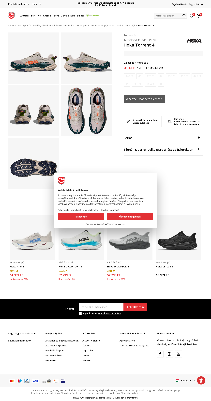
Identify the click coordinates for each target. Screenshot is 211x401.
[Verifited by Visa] (63, 381)
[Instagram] (169, 354)
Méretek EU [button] (130, 68)
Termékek (95, 25)
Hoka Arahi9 (17, 266)
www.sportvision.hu (89, 397)
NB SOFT (112, 397)
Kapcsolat (87, 350)
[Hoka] (194, 40)
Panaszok (50, 360)
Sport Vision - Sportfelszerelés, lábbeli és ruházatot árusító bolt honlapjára (47, 25)
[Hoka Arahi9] (32, 237)
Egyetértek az (102, 313)
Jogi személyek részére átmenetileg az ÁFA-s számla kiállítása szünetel (105, 4)
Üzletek (86, 345)
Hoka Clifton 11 (165, 266)
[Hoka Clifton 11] (178, 237)
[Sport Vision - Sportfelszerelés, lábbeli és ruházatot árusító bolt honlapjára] (11, 15)
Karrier (86, 355)
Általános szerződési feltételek (61, 340)
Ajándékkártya (127, 340)
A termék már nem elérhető (144, 99)
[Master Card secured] (56, 381)
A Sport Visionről (91, 340)
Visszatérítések (53, 355)
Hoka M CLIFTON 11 (70, 266)
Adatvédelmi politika (56, 345)
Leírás (128, 138)
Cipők (105, 25)
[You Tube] (178, 354)
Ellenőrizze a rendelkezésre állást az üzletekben (158, 150)
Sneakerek (115, 25)
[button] (30, 16)
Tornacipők (129, 25)
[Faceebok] (160, 354)
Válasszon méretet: (136, 62)
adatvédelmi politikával (109, 313)
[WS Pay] (46, 381)
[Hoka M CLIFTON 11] (81, 237)
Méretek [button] (142, 68)
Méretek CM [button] (156, 68)
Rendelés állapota (54, 350)
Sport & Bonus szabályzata (134, 345)
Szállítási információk (19, 340)
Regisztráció (195, 4)
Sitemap (86, 360)
